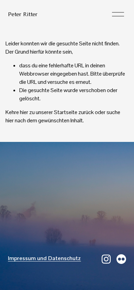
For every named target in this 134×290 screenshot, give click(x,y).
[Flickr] (121, 259)
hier (24, 112)
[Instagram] (106, 259)
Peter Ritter (22, 14)
